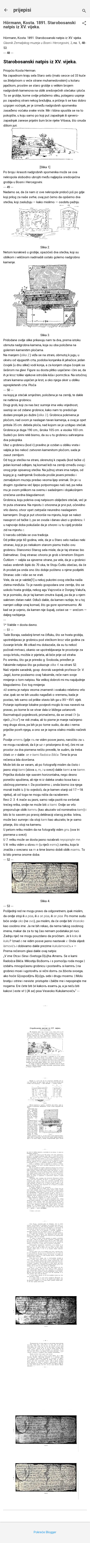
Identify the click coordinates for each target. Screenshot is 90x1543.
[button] (84, 23)
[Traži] (84, 11)
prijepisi (22, 10)
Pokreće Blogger (45, 1532)
